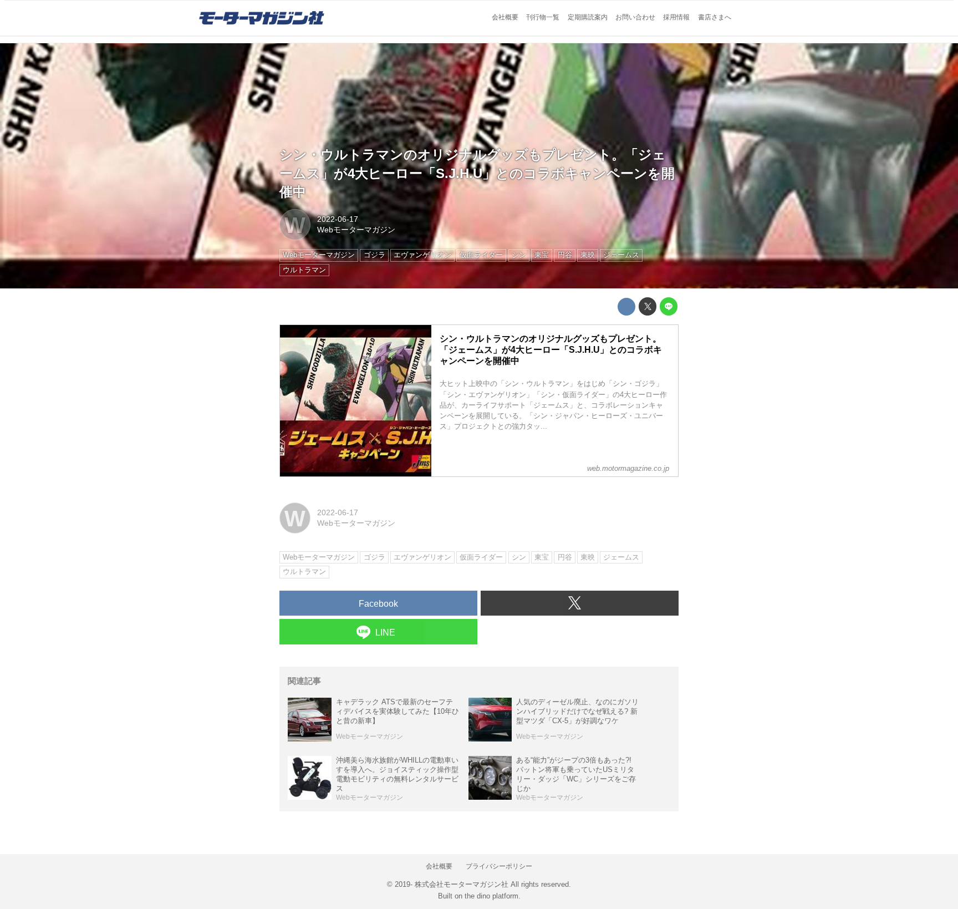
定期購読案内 (588, 17)
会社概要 (505, 17)
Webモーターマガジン (356, 229)
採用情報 (676, 17)
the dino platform (491, 896)
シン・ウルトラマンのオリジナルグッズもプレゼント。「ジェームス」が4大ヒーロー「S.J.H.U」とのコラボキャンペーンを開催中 (477, 173)
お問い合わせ (635, 17)
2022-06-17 (337, 219)
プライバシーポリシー (499, 866)
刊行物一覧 (542, 17)
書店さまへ (714, 17)
